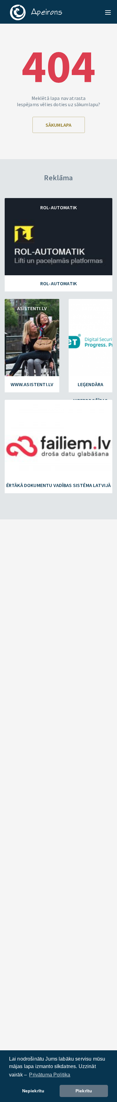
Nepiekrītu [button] (33, 1090)
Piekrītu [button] (84, 1090)
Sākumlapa (58, 125)
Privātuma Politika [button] (49, 1074)
